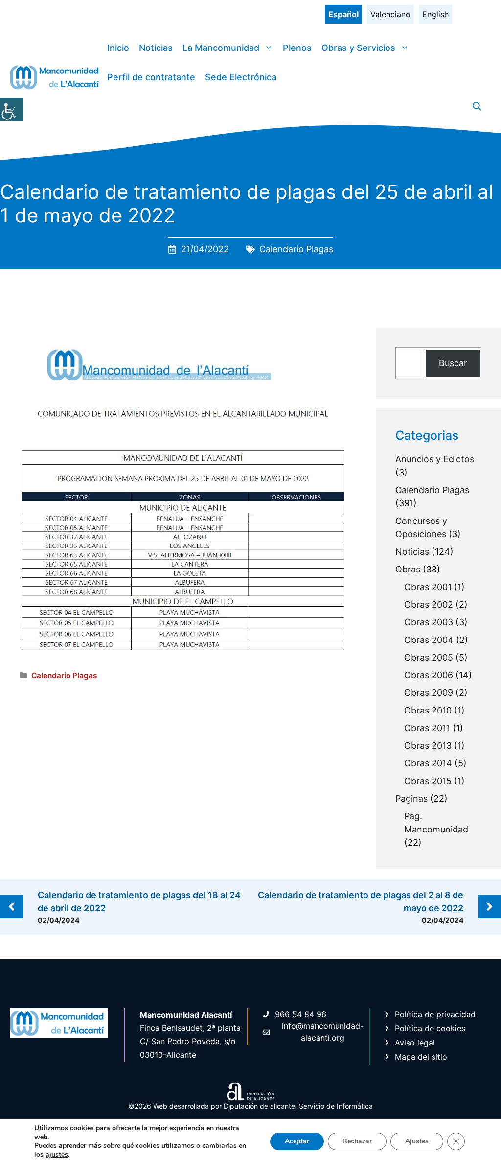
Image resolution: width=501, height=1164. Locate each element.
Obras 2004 (429, 640)
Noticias (156, 48)
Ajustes (417, 1141)
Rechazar (357, 1141)
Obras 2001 (428, 587)
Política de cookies (430, 1028)
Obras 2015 (428, 781)
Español (343, 14)
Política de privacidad (435, 1014)
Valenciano (390, 14)
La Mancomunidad (220, 48)
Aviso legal (415, 1042)
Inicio (118, 48)
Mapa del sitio (421, 1057)
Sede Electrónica (240, 77)
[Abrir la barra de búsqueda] (477, 106)
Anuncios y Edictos (434, 459)
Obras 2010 (428, 710)
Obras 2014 (428, 763)
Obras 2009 (428, 693)
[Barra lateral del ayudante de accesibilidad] (11, 109)
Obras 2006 (428, 675)
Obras (407, 569)
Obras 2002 (428, 604)
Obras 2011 (427, 728)
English (435, 14)
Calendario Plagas (296, 249)
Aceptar (297, 1141)
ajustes (57, 1154)
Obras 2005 (428, 657)
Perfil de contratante (151, 77)
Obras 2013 (428, 745)
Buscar (453, 363)
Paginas (411, 798)
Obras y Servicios (358, 48)
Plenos (297, 48)
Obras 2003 (428, 622)
